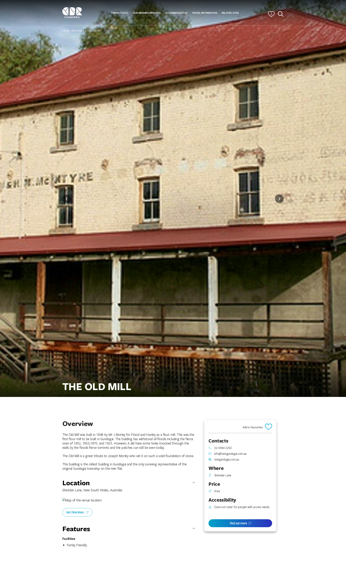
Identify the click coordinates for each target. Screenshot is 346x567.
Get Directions (75, 512)
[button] (119, 12)
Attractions (78, 30)
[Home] (72, 12)
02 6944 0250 (223, 448)
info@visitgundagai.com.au (230, 454)
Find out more (238, 523)
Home (65, 30)
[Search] (281, 14)
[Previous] (66, 198)
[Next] (279, 198)
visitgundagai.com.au (226, 459)
